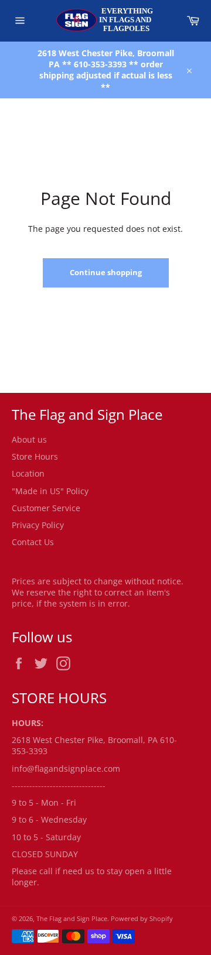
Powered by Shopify (142, 918)
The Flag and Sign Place (71, 918)
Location (28, 473)
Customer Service (46, 508)
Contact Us (33, 541)
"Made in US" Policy (50, 491)
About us (29, 439)
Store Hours (35, 456)
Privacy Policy (38, 524)
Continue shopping (106, 272)
